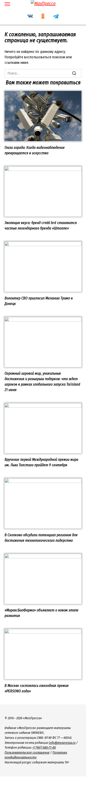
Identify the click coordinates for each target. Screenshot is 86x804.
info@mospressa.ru (62, 743)
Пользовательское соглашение (27, 753)
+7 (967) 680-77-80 (44, 748)
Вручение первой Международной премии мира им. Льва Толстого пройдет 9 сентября (41, 462)
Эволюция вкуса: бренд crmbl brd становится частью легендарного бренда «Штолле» (41, 225)
